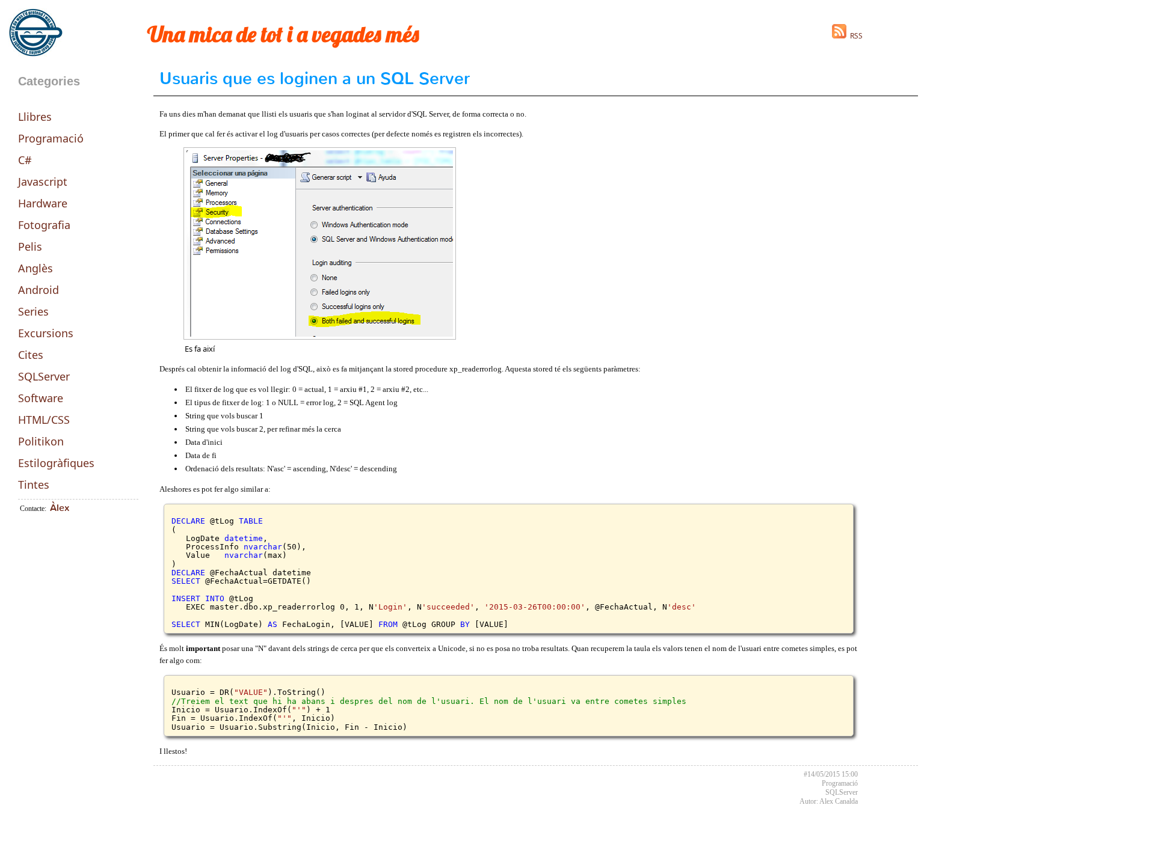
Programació (51, 138)
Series (33, 311)
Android (38, 290)
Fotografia (44, 225)
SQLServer (44, 376)
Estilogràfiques (56, 463)
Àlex (59, 507)
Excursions (45, 333)
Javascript (42, 181)
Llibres (35, 116)
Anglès (35, 268)
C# (25, 160)
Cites (30, 354)
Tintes (33, 484)
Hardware (42, 203)
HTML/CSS (44, 419)
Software (40, 398)
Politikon (41, 441)
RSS (854, 36)
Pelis (30, 246)
